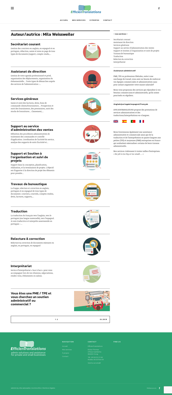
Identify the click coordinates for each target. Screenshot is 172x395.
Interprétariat (21, 265)
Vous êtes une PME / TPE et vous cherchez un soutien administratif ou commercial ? (31, 298)
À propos (94, 20)
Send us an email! (94, 363)
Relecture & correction (28, 238)
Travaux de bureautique (29, 184)
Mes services (79, 20)
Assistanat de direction (28, 71)
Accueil (64, 20)
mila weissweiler (25, 388)
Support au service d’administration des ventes (32, 128)
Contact (107, 20)
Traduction (19, 211)
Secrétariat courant (25, 44)
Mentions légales (48, 388)
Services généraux (24, 98)
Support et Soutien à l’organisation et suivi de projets (29, 157)
